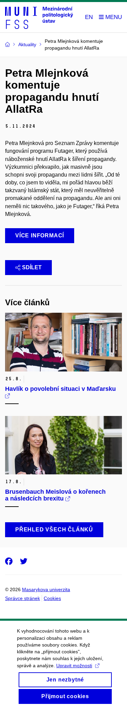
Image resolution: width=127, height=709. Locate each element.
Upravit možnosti (74, 665)
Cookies (52, 598)
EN (89, 17)
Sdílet (32, 267)
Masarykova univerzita (46, 589)
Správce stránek (22, 598)
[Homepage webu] (39, 17)
